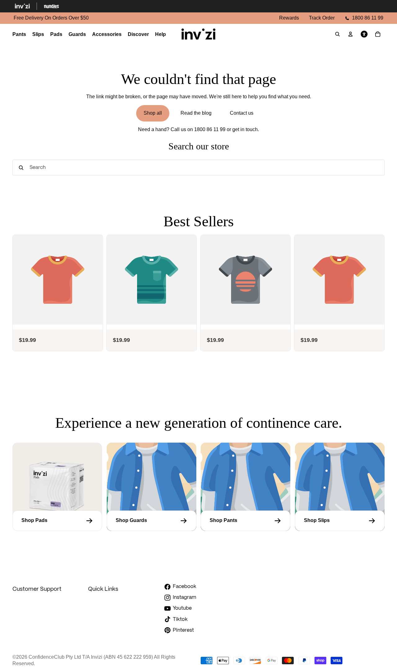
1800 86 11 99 (209, 129)
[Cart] (378, 34)
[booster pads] (57, 521)
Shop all (153, 113)
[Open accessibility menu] (364, 34)
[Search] (337, 34)
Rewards (289, 17)
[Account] (350, 34)
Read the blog (196, 113)
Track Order (322, 17)
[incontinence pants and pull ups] (245, 521)
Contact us (241, 113)
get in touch (245, 129)
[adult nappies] (339, 521)
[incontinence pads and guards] (151, 521)
